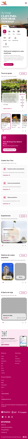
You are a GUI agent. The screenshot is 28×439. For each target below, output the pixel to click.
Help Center (4, 385)
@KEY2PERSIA (5, 344)
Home (2, 380)
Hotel (2, 356)
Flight (2, 358)
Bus (2, 365)
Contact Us (4, 432)
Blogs (2, 382)
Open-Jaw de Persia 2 (11, 82)
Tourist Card (18, 361)
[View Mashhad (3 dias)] (14, 232)
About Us (3, 424)
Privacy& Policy (5, 429)
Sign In (2, 387)
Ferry (2, 368)
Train (2, 363)
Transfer (3, 373)
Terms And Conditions (6, 427)
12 (15, 131)
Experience (3, 361)
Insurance (17, 358)
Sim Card (17, 363)
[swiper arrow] (23, 245)
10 (12, 131)
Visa (16, 356)
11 (14, 131)
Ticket (2, 370)
